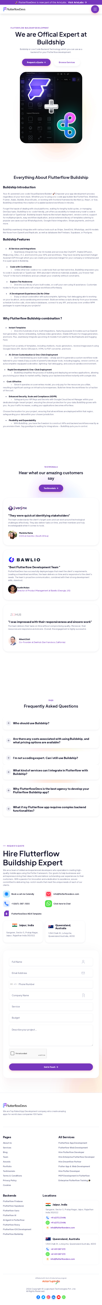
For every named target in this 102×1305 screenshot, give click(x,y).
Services (7, 1147)
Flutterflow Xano (11, 1210)
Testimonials (51, 488)
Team (5, 1157)
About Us (7, 1143)
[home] (14, 9)
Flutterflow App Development (72, 1143)
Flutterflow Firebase (13, 1201)
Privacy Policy (10, 1180)
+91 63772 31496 (58, 1218)
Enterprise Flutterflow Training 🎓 (74, 1180)
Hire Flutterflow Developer (71, 1152)
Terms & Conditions (12, 1175)
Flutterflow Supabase (13, 1206)
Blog (5, 1152)
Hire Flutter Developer (69, 1171)
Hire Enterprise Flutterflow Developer (76, 1157)
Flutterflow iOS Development (17, 1229)
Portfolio (7, 1166)
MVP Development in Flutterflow (74, 1175)
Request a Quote (36, 62)
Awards (6, 1161)
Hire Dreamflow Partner (69, 1161)
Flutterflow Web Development (73, 1147)
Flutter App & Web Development (74, 1166)
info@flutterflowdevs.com (63, 1228)
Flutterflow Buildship (13, 1234)
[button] (95, 9)
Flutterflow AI (9, 1215)
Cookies (7, 1185)
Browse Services (67, 62)
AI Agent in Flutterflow (14, 1220)
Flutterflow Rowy (11, 1224)
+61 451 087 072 (58, 1249)
